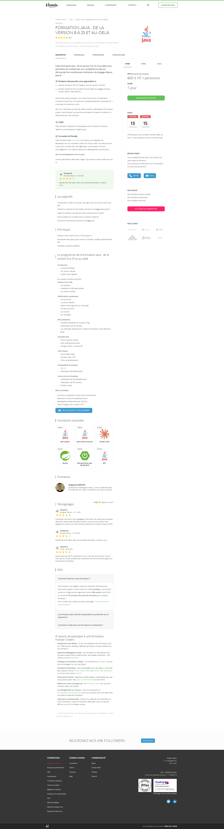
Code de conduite (53, 785)
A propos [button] (132, 5)
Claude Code (104, 441)
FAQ (48, 772)
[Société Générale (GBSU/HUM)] (159, 229)
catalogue (102, 661)
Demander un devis (146, 98)
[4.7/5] (61, 37)
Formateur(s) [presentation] (98, 55)
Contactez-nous (168, 5)
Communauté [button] (110, 5)
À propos (72, 772)
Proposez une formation (55, 768)
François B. (68, 173)
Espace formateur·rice (54, 811)
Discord (79, 673)
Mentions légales (53, 802)
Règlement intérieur (54, 789)
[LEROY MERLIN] (132, 238)
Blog (70, 776)
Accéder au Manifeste (146, 208)
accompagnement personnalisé (69, 693)
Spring (65, 463)
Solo (159, 64)
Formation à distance (54, 781)
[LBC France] (132, 230)
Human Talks (99, 671)
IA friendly (76, 140)
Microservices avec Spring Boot (84, 464)
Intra (143, 64)
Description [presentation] (60, 55)
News (93, 763)
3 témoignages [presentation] (118, 55)
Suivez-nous (148, 741)
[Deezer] (159, 237)
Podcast (94, 772)
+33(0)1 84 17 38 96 (170, 826)
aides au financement (84, 680)
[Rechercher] (148, 5)
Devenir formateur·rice (55, 807)
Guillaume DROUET (77, 485)
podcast (109, 671)
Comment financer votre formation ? (74, 578)
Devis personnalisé (53, 763)
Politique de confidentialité (56, 794)
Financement (51, 776)
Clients (71, 768)
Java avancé (65, 441)
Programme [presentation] (79, 55)
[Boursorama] (146, 229)
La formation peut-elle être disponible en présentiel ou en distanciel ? (83, 616)
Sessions (90, 5)
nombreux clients (93, 683)
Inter (127, 64)
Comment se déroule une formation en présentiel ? (80, 625)
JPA (104, 463)
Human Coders (172, 758)
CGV (48, 798)
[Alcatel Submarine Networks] (146, 237)
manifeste (74, 658)
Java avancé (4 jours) (85, 441)
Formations (71, 5)
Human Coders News (82, 671)
